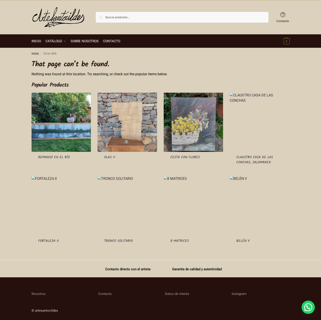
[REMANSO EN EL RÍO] (61, 122)
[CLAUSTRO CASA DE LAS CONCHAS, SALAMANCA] (259, 122)
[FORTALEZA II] (61, 205)
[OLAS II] (127, 122)
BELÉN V (243, 241)
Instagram (239, 294)
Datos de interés (177, 294)
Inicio (35, 53)
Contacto (282, 20)
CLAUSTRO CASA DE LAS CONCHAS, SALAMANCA (254, 160)
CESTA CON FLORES (185, 157)
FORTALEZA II (48, 241)
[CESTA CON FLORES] (193, 122)
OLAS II (109, 157)
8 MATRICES (179, 241)
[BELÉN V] (259, 205)
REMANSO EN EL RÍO (54, 157)
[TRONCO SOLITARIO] (127, 205)
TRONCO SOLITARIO (118, 241)
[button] (286, 41)
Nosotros (39, 294)
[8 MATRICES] (193, 205)
